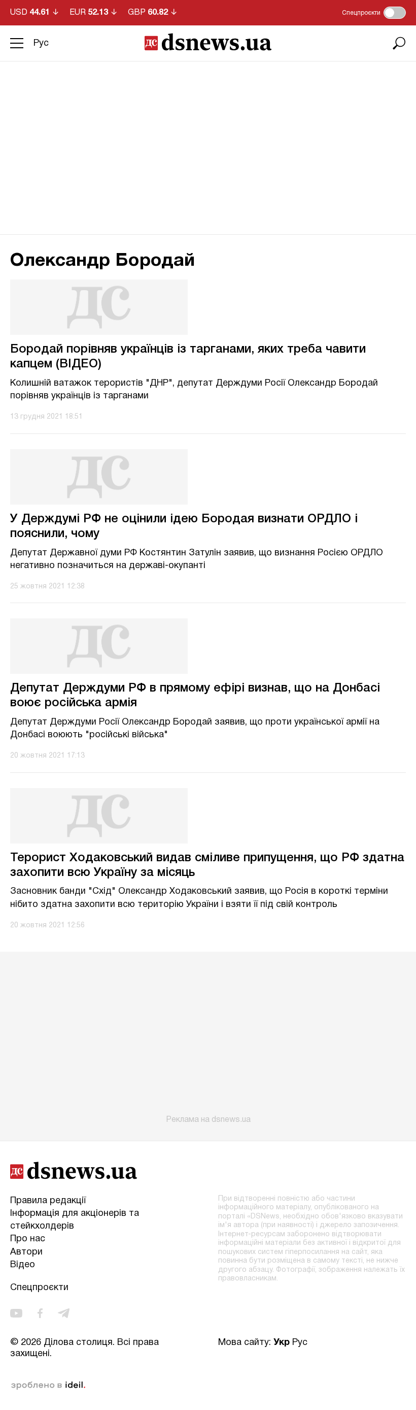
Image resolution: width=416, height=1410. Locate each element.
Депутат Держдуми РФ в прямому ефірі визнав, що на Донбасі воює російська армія (195, 696)
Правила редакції (48, 1201)
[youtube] (16, 1313)
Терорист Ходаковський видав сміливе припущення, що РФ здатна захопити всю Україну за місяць (207, 866)
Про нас (27, 1239)
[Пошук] (399, 43)
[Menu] (16, 43)
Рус (41, 43)
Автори (26, 1252)
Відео (22, 1265)
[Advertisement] (208, 138)
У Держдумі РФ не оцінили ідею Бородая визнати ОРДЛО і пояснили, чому (184, 527)
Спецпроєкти (39, 1287)
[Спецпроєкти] (395, 13)
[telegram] (63, 1313)
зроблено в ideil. (48, 1386)
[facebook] (40, 1313)
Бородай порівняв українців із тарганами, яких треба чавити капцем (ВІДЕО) (188, 357)
